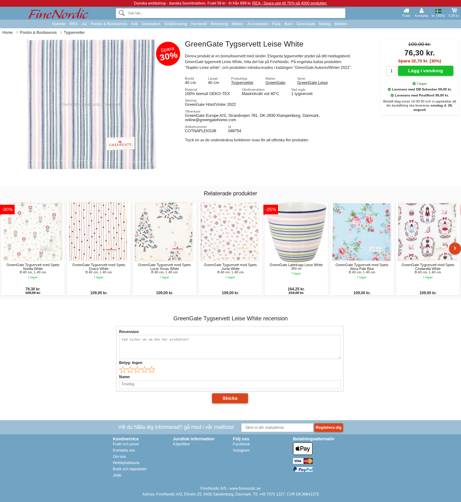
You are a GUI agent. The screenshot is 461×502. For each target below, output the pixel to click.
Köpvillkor (181, 444)
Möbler (237, 24)
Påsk (276, 24)
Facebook (241, 444)
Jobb (117, 475)
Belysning (219, 24)
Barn (289, 24)
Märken (340, 24)
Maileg (325, 24)
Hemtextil (199, 24)
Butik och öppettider (130, 469)
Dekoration (151, 24)
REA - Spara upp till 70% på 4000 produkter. (289, 3)
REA (74, 24)
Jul (84, 24)
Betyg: (130, 363)
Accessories (257, 24)
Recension (129, 332)
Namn (124, 377)
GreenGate (306, 24)
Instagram (241, 450)
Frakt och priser (126, 444)
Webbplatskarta (126, 463)
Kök (134, 24)
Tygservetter (242, 82)
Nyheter (59, 24)
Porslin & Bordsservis (109, 24)
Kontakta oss (124, 450)
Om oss (119, 456)
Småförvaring (175, 24)
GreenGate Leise (312, 82)
